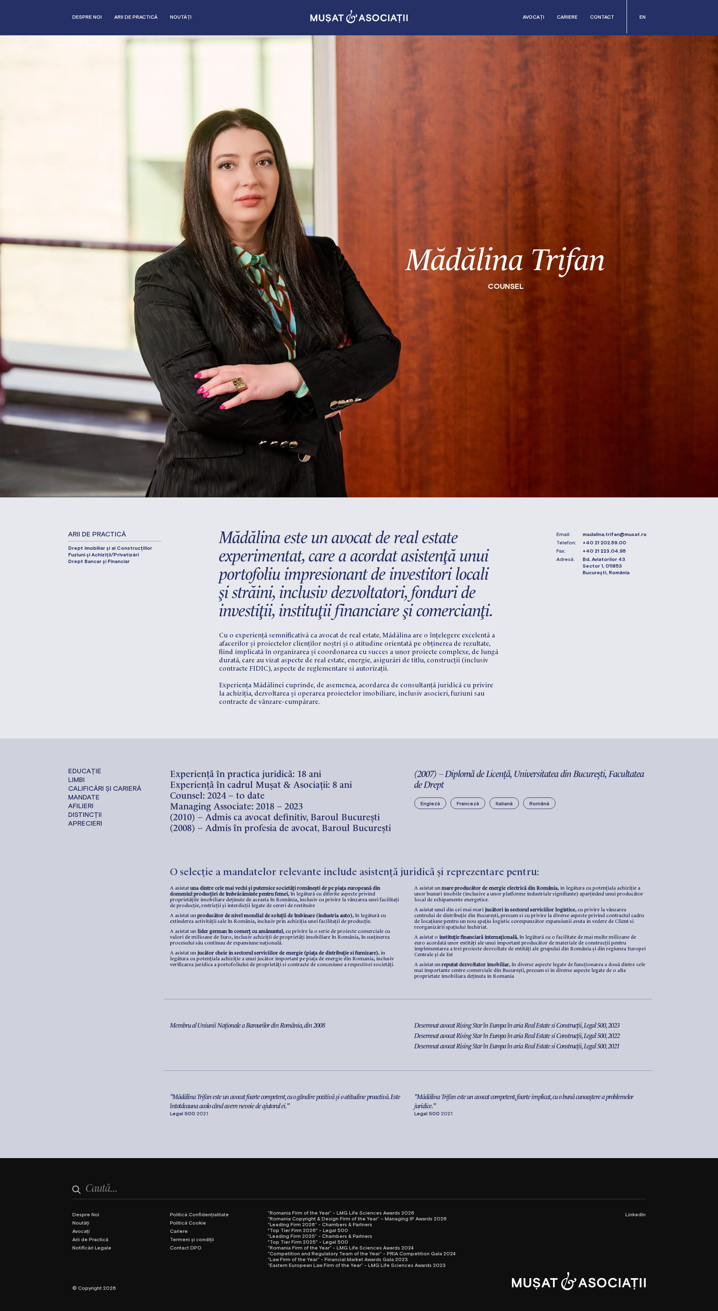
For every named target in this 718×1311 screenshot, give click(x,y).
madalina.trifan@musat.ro (615, 534)
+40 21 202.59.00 (604, 542)
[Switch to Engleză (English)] (642, 16)
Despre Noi (87, 17)
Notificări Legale (91, 1247)
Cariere (567, 17)
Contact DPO (186, 1247)
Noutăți (181, 17)
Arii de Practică (135, 17)
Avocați (533, 17)
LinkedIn (635, 1214)
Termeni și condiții (192, 1239)
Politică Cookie (188, 1222)
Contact (602, 17)
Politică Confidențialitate (199, 1214)
